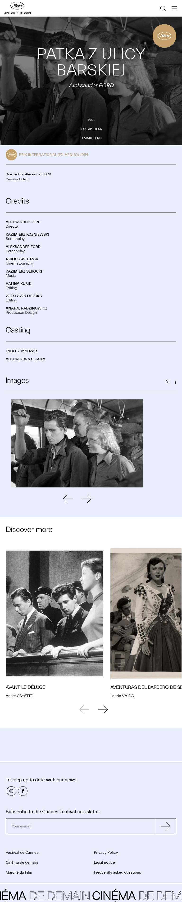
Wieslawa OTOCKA (24, 296)
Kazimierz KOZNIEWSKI (27, 234)
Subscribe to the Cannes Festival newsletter (53, 811)
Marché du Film (19, 872)
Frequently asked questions (117, 872)
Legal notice (104, 862)
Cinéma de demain (22, 862)
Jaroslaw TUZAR (22, 259)
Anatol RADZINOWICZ (26, 308)
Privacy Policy (106, 852)
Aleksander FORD (23, 222)
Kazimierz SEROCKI (24, 271)
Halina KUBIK (18, 284)
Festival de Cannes (22, 852)
